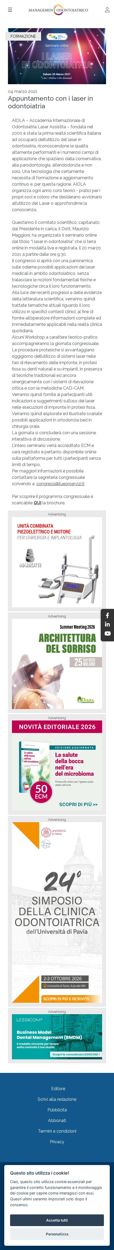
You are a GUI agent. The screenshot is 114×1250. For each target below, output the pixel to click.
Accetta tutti (57, 1220)
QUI (37, 502)
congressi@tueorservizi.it (60, 483)
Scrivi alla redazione (57, 1099)
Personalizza (57, 1234)
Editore (58, 1088)
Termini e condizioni (57, 1131)
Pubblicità (57, 1109)
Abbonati (57, 1120)
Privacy (57, 1141)
